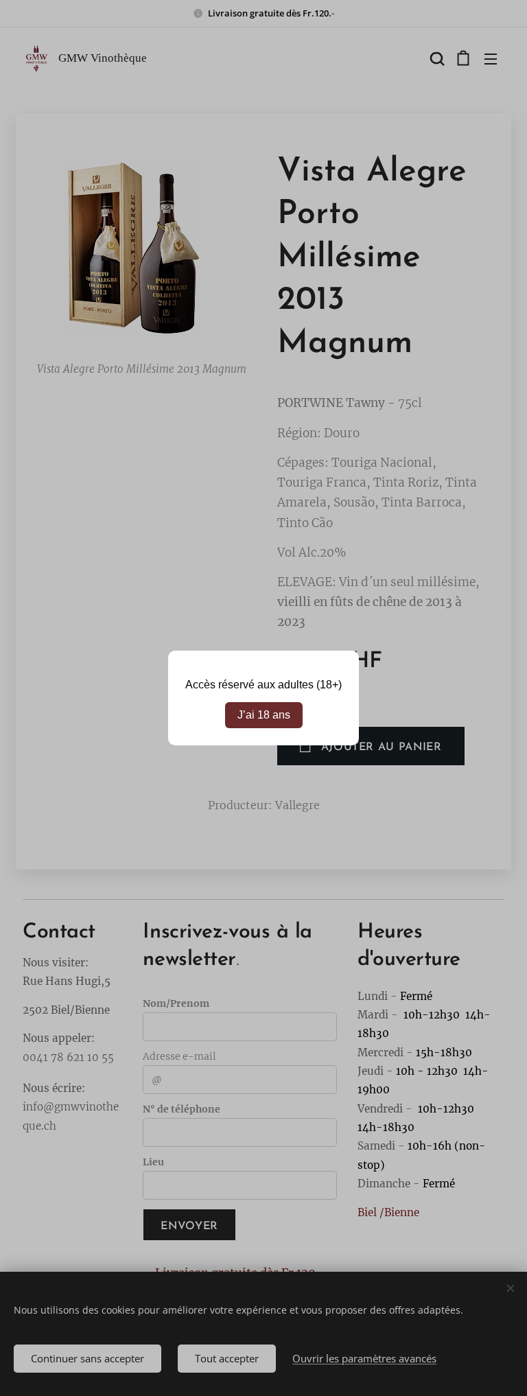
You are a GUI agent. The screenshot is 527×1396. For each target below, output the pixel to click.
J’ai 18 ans (263, 715)
